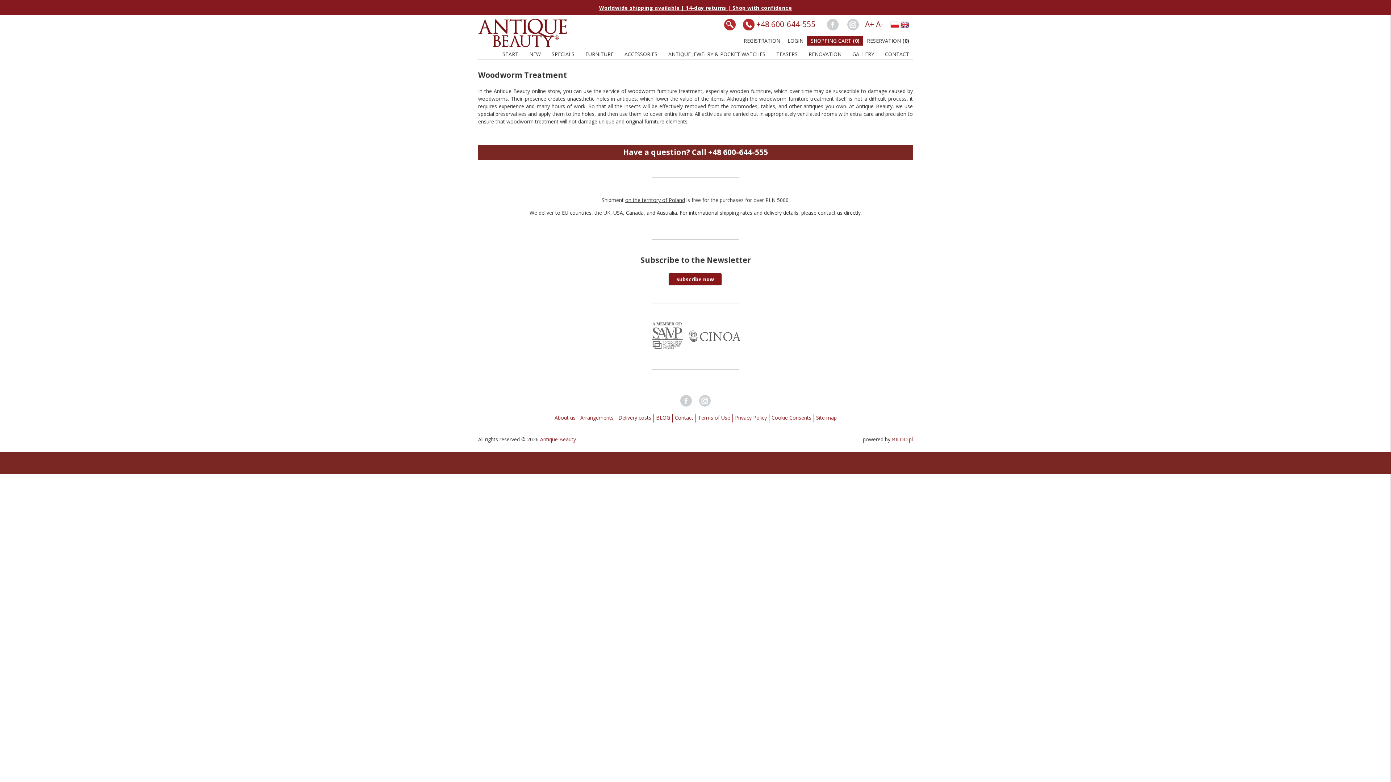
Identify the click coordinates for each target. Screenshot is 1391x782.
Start (510, 54)
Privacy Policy (751, 417)
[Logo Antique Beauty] (523, 45)
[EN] (905, 24)
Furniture (599, 54)
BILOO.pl (902, 439)
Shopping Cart (835, 40)
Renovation (825, 54)
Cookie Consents (791, 417)
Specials (563, 54)
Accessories (641, 54)
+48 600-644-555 (785, 24)
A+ (869, 24)
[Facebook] (833, 24)
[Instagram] (853, 24)
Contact (897, 54)
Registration (762, 40)
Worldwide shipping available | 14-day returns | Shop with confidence (695, 7)
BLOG (663, 417)
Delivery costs (634, 417)
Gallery (863, 54)
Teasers (787, 54)
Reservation (888, 40)
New (535, 54)
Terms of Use (714, 417)
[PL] (894, 24)
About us (565, 417)
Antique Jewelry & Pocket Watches (716, 54)
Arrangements (597, 417)
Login (795, 40)
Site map (826, 417)
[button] (695, 279)
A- (879, 24)
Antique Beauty (558, 439)
